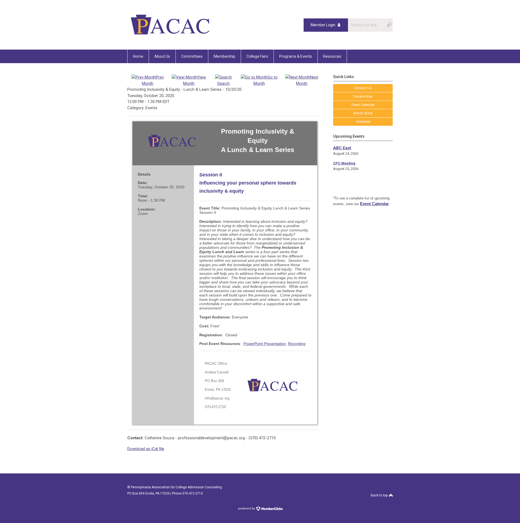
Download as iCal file (145, 448)
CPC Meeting (344, 163)
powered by (247, 508)
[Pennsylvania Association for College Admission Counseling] (170, 37)
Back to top (379, 495)
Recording (297, 343)
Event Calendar (374, 203)
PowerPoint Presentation (264, 343)
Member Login (323, 25)
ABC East (342, 148)
